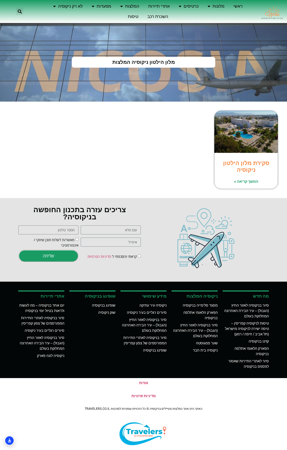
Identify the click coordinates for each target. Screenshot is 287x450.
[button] (19, 11)
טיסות (133, 16)
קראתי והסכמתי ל (112, 256)
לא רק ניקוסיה (70, 6)
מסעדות (104, 6)
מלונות (218, 6)
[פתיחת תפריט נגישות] (9, 441)
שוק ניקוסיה (106, 312)
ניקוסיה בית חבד (205, 350)
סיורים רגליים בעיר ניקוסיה (147, 312)
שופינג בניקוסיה (155, 350)
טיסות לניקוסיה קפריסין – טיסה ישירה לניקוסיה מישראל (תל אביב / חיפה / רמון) (247, 328)
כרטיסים (191, 6)
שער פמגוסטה (207, 343)
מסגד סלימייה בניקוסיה (200, 305)
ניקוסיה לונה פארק (50, 356)
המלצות (132, 6)
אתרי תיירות (159, 6)
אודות (143, 383)
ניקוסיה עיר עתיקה (153, 305)
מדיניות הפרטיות (99, 256)
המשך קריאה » (246, 181)
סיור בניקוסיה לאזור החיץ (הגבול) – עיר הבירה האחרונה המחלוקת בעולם (246, 310)
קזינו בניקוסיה (259, 341)
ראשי (238, 6)
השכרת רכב (157, 16)
